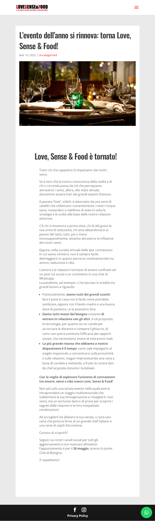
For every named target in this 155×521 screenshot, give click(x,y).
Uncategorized (48, 55)
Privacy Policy (77, 516)
